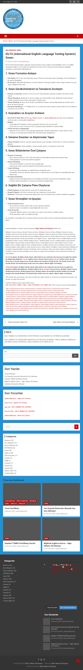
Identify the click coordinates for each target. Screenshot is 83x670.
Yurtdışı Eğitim (9, 473)
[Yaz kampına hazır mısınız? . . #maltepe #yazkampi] (66, 596)
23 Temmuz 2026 (10, 546)
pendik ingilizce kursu (37, 306)
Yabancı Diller (9, 471)
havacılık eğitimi (53, 296)
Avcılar (8, 257)
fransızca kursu (11, 296)
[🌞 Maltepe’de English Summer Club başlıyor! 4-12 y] (75, 584)
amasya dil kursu (30, 288)
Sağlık (6, 460)
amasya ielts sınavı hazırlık (60, 288)
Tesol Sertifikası (10, 374)
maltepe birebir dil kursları (51, 300)
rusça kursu (54, 306)
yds (76, 308)
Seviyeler (7, 463)
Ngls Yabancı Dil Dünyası (60, 663)
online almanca (61, 302)
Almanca (7, 440)
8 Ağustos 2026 (10, 511)
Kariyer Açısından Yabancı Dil (17, 322)
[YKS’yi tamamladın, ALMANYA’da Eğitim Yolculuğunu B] (47, 584)
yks (28, 310)
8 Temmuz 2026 (49, 548)
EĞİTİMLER (8, 448)
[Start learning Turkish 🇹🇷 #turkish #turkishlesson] (47, 596)
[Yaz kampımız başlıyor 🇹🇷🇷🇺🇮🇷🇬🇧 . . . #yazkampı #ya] (57, 590)
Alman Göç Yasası (24, 415)
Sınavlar (7, 468)
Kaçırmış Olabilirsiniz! (14, 480)
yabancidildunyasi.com (52, 118)
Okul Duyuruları (9, 455)
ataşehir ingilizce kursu (28, 292)
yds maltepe (10, 310)
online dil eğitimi (25, 304)
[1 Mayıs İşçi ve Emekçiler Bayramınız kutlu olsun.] (75, 596)
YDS (7, 285)
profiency (47, 306)
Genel (19, 50)
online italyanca (72, 304)
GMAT (46, 285)
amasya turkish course (44, 290)
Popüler (7, 458)
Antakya (8, 267)
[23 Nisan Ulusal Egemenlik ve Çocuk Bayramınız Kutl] (47, 601)
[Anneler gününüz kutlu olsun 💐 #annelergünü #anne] (57, 596)
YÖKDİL (19, 285)
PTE (42, 285)
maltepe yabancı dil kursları (47, 302)
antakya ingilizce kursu (13, 292)
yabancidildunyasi (23, 61)
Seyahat (7, 466)
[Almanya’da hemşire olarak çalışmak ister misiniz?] (66, 584)
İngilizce (61, 296)
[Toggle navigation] (5, 36)
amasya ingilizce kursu (13, 290)
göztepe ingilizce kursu (40, 296)
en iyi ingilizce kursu (12, 294)
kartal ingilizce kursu (36, 300)
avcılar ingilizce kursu (42, 292)
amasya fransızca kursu (44, 288)
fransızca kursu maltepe (24, 296)
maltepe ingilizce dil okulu (68, 300)
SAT (50, 285)
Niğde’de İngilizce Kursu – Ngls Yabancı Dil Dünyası (21, 381)
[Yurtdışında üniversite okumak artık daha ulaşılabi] (66, 578)
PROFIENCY (36, 285)
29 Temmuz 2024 (11, 61)
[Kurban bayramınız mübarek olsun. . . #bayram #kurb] (66, 590)
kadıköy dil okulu (24, 300)
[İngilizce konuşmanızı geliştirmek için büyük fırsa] (47, 578)
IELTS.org (28, 118)
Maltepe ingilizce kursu (13, 302)
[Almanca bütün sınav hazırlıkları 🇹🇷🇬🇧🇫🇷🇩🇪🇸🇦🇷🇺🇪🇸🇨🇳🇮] (57, 584)
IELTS (14, 285)
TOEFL (24, 285)
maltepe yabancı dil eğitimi (29, 302)
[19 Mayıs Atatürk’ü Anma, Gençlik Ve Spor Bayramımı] (75, 590)
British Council (38, 118)
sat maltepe (63, 306)
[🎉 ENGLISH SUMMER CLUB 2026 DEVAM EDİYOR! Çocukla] (75, 578)
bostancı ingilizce (55, 292)
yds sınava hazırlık (20, 310)
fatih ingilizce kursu (59, 294)
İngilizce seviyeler (32, 298)
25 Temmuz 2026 (49, 513)
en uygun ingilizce (36, 294)
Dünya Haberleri (10, 445)
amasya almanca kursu (16, 288)
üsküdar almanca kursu (40, 308)
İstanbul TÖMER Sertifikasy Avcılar (16, 379)
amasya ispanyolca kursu (29, 290)
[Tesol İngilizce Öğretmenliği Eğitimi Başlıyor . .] (57, 578)
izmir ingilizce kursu (12, 300)
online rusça (9, 306)
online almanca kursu (12, 304)
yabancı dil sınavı (69, 308)
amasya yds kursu (58, 290)
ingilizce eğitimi (70, 296)
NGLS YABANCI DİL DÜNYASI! (21, 407)
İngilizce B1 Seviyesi (24, 398)
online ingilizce (35, 304)
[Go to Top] (78, 661)
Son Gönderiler (51, 614)
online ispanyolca (60, 304)
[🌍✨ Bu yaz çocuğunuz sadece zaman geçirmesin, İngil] (47, 590)
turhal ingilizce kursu (26, 308)
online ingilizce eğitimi (47, 304)
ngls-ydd (7, 407)
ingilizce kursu (10, 298)
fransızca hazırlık (71, 294)
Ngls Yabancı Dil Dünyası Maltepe (64, 322)
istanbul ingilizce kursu (65, 298)
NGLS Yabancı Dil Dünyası (34, 663)
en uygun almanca (24, 294)
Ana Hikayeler (11, 50)
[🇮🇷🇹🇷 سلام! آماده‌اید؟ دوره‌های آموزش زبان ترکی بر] (75, 601)
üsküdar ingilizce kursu (56, 308)
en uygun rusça (48, 294)
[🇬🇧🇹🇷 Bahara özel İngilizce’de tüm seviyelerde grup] (66, 601)
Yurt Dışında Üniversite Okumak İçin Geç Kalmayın (21, 376)
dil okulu (64, 292)
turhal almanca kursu (12, 308)
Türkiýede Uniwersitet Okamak (14, 384)
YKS (10, 285)
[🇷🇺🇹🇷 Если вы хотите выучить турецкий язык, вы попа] (57, 601)
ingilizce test (42, 298)
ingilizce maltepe (20, 298)
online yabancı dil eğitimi (21, 306)
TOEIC (30, 285)
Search (76, 427)
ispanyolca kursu (52, 298)
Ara (6, 352)
